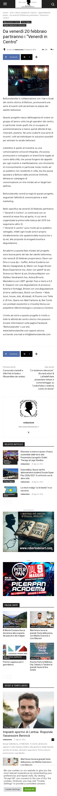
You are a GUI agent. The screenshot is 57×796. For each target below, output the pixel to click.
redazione (18, 49)
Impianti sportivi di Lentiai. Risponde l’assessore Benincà (28, 733)
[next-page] (9, 502)
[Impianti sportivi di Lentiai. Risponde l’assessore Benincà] (28, 710)
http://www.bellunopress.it (28, 427)
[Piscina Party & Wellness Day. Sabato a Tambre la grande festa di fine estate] (42, 651)
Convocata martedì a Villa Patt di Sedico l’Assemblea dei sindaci (14, 373)
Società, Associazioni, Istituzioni (14, 25)
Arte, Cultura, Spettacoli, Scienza (23, 12)
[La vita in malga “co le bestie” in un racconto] (10, 491)
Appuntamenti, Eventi (11, 22)
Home (5, 12)
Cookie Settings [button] (12, 789)
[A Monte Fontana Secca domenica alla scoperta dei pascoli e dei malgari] (15, 619)
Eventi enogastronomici (40, 627)
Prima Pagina (26, 22)
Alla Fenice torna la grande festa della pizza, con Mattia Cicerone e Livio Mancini (36, 762)
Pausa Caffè (35, 658)
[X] (28, 432)
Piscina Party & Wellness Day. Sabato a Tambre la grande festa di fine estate (41, 666)
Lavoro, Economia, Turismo (7, 461)
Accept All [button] (29, 789)
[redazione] (5, 49)
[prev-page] (5, 502)
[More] (36, 57)
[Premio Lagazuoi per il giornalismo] (15, 651)
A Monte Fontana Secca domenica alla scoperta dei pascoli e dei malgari (14, 633)
